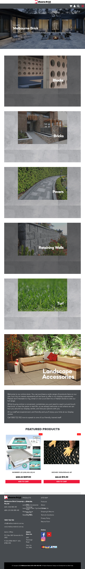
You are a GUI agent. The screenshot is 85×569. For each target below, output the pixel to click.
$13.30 (26, 477)
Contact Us (44, 508)
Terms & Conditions (47, 515)
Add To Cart (23, 482)
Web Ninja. (70, 565)
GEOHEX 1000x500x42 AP (23, 472)
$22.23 (20, 477)
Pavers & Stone (28, 511)
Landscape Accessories (30, 505)
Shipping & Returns (47, 511)
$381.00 (57, 477)
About (43, 505)
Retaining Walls (28, 515)
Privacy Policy (45, 518)
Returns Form (45, 521)
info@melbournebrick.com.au (14, 523)
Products (44, 501)
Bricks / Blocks (27, 501)
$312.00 (65, 477)
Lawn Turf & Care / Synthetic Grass (31, 508)
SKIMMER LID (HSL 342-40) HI (61, 472)
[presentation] (78, 461)
